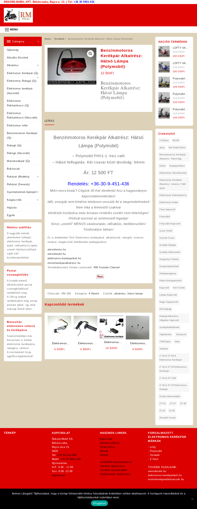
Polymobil (156, 451)
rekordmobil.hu (57, 253)
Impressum (59, 475)
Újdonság (12, 49)
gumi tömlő (165, 231)
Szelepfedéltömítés (169, 327)
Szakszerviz (107, 447)
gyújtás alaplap (167, 245)
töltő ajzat (165, 341)
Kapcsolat (106, 438)
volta (177, 341)
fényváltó (164, 216)
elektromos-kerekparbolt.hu (64, 258)
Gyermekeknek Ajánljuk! (22, 192)
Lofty (153, 447)
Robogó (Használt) (18, 153)
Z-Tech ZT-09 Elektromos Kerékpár (173, 369)
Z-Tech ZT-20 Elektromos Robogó (173, 387)
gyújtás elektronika (169, 252)
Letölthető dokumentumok (116, 462)
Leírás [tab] (49, 120)
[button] (90, 53)
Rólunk (104, 451)
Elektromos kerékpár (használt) (20, 90)
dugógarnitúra (176, 166)
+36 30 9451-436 (84, 1)
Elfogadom (99, 503)
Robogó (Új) (14, 145)
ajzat (162, 147)
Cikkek (104, 455)
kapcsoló (164, 288)
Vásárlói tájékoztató (112, 466)
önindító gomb (167, 418)
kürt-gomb (179, 288)
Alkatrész (13, 65)
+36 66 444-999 (67, 455)
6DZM (176, 140)
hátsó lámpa (135, 293)
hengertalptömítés (169, 266)
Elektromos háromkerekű (172, 173)
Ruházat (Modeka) (18, 176)
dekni (162, 166)
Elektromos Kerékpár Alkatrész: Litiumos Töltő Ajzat (172, 184)
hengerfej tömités (169, 259)
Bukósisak (13, 168)
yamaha (163, 348)
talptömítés (165, 334)
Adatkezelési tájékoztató (115, 474)
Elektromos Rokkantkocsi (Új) (18, 103)
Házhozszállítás (110, 443)
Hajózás (12, 207)
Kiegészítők (14, 199)
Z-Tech (154, 459)
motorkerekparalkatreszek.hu (166, 479)
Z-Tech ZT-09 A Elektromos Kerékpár (170, 358)
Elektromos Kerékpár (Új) (22, 73)
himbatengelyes (167, 273)
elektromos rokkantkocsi (173, 195)
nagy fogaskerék (169, 302)
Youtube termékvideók (114, 470)
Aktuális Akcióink (17, 57)
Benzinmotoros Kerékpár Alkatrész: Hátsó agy (172, 156)
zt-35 (162, 410)
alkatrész (120, 293)
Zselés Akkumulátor (169, 396)
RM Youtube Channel (107, 267)
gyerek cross (166, 238)
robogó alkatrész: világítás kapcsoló (169, 318)
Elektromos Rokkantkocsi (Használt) (22, 115)
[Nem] (192, 499)
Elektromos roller (17, 125)
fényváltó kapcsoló (169, 223)
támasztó (181, 334)
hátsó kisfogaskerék (170, 280)
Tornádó (155, 455)
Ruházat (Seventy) (18, 184)
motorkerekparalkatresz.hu (64, 263)
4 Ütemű (94, 293)
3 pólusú (164, 140)
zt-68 (172, 410)
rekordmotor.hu (57, 249)
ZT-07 (173, 403)
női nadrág (165, 309)
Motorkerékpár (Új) (18, 161)
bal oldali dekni (177, 147)
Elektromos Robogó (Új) (21, 80)
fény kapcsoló (167, 209)
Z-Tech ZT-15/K (167, 378)
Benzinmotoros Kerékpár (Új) (22, 135)
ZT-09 (183, 403)
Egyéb (11, 215)
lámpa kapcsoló (168, 295)
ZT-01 (162, 403)
